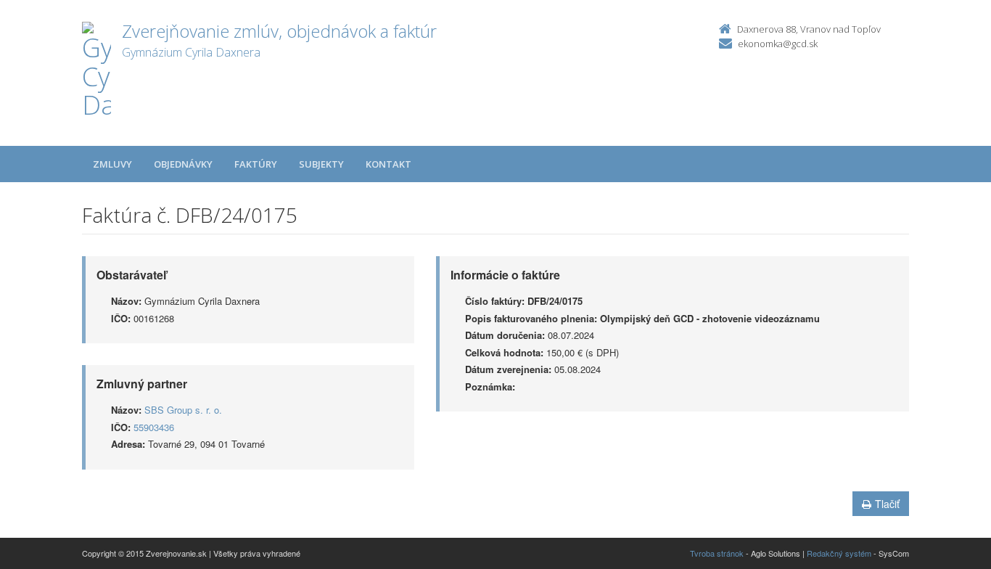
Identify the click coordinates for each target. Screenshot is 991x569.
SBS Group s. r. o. (183, 410)
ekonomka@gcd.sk (778, 43)
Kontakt (388, 164)
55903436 (153, 427)
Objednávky (183, 164)
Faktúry (255, 164)
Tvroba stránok (717, 553)
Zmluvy (112, 164)
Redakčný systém (839, 553)
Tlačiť (887, 503)
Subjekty (321, 164)
